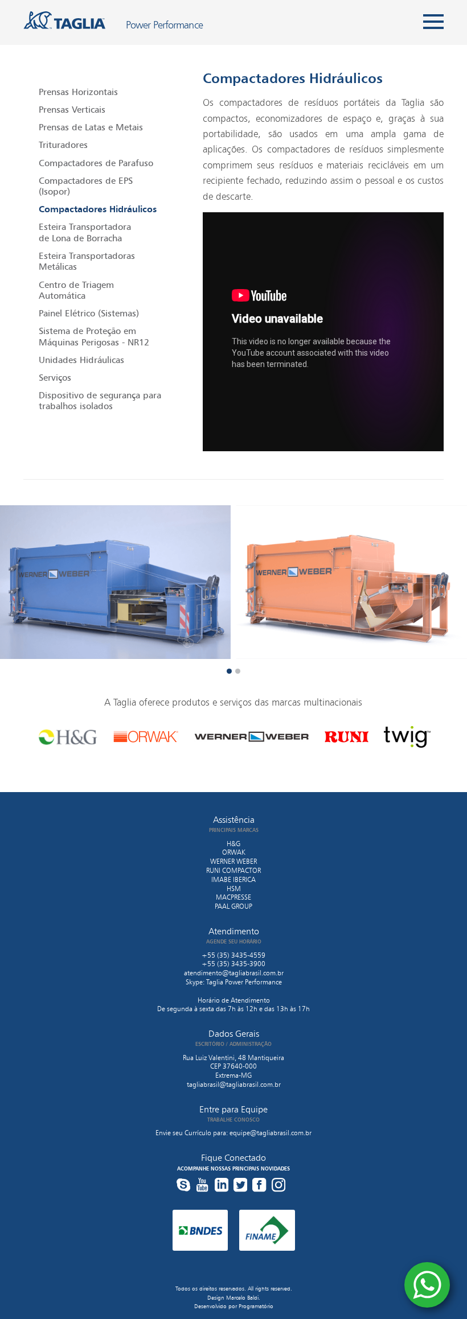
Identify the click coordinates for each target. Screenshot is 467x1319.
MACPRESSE (233, 897)
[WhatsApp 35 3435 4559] (427, 1285)
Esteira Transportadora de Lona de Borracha (85, 232)
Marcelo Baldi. (243, 1297)
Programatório (256, 1306)
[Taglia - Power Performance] (64, 19)
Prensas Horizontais (78, 91)
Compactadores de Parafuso (96, 162)
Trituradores (63, 144)
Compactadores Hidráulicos (98, 209)
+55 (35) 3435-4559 (233, 955)
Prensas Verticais (72, 109)
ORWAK (233, 852)
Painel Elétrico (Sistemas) (89, 313)
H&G (233, 843)
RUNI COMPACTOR (233, 870)
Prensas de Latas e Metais (91, 127)
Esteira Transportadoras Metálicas (87, 261)
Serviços (55, 377)
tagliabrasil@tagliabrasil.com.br (234, 1084)
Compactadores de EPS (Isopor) (86, 186)
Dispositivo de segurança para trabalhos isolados (100, 400)
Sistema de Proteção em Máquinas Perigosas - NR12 (94, 336)
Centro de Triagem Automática (76, 290)
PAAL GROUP (233, 906)
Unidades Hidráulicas (81, 359)
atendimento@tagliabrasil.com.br (234, 972)
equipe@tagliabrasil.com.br (271, 1132)
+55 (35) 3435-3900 (233, 963)
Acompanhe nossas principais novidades (233, 1168)
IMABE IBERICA (233, 879)
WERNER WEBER (233, 861)
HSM (234, 888)
